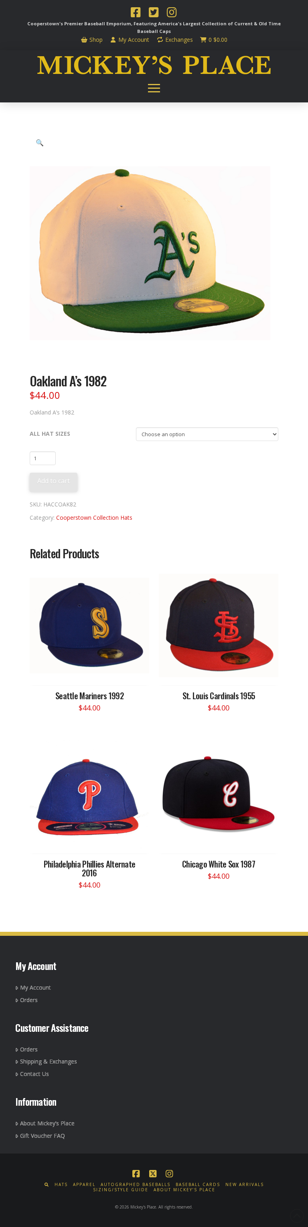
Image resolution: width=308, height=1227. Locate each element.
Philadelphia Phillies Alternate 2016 (90, 868)
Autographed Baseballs (135, 1184)
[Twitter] (153, 13)
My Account (133, 39)
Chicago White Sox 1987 (218, 863)
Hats (61, 1184)
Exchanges (178, 39)
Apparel (84, 1184)
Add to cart (53, 480)
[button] (154, 88)
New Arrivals (244, 1184)
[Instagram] (171, 13)
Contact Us (34, 1074)
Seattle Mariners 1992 (89, 695)
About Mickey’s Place (47, 1123)
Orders (29, 1000)
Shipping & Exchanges (48, 1061)
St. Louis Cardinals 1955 (218, 695)
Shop (95, 39)
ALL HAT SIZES (50, 433)
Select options (92, 671)
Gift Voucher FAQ (42, 1135)
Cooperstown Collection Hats (94, 517)
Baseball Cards (198, 1184)
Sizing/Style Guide (120, 1189)
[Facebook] (135, 13)
